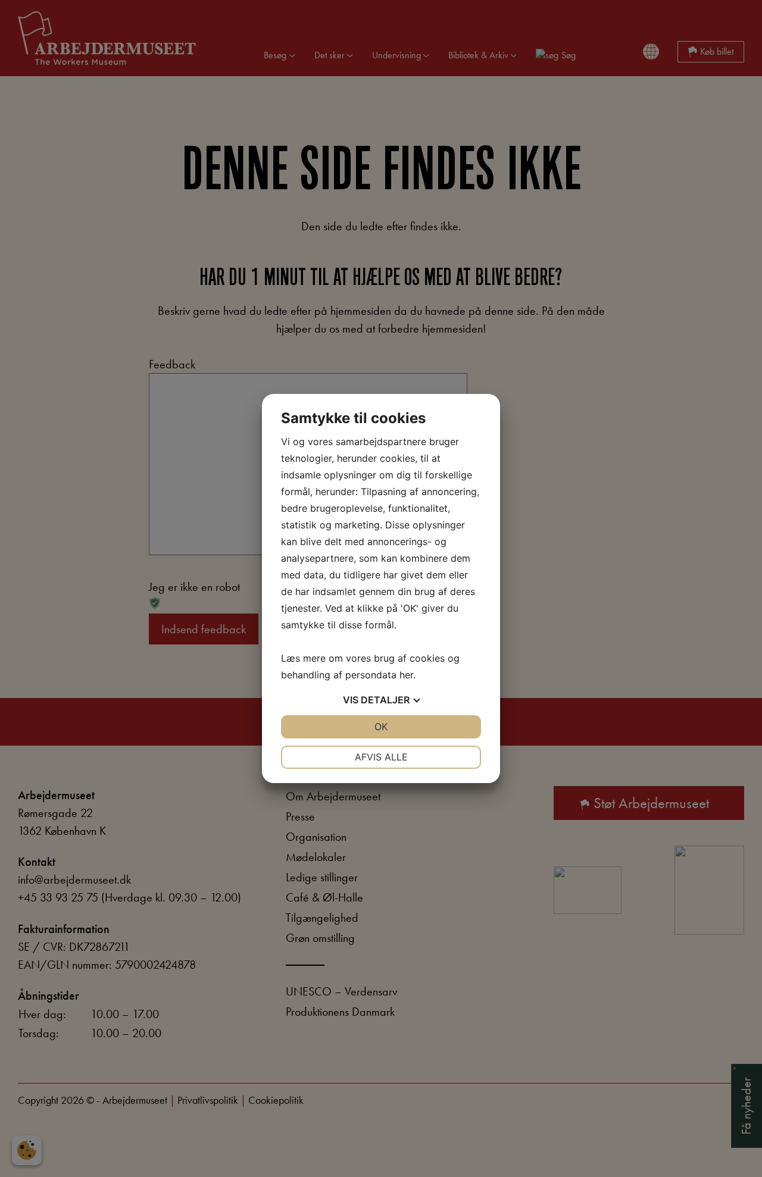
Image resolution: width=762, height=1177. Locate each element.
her (406, 675)
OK (381, 727)
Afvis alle (381, 757)
